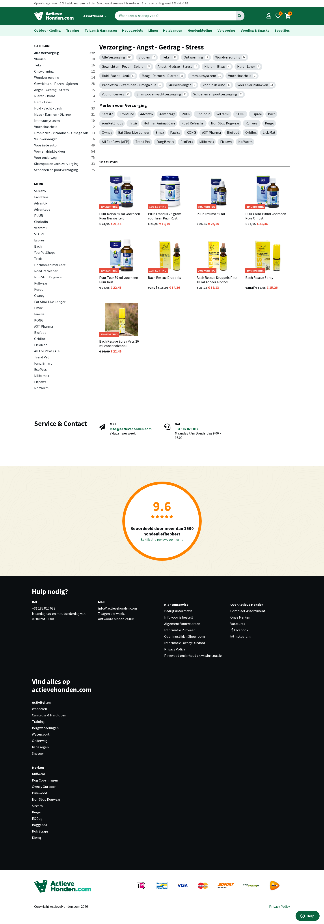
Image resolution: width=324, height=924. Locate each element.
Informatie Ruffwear (179, 630)
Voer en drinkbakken (64, 151)
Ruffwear (40, 283)
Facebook (241, 630)
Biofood (40, 332)
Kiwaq (36, 837)
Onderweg (39, 740)
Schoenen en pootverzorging (64, 170)
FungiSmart (43, 363)
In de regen (40, 747)
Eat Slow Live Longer (49, 301)
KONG (38, 320)
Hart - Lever (64, 102)
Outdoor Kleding (47, 30)
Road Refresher (46, 271)
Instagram (242, 636)
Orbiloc (39, 338)
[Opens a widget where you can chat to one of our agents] (307, 916)
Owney (39, 295)
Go (239, 15)
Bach (38, 246)
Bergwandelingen (45, 728)
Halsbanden (172, 30)
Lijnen (153, 30)
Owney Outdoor (44, 786)
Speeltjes (282, 30)
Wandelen (39, 709)
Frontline (41, 197)
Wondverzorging (64, 77)
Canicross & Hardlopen (49, 715)
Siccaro (37, 805)
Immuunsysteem (64, 120)
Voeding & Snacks (255, 30)
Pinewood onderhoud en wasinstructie (193, 655)
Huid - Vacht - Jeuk (64, 108)
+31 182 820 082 (186, 429)
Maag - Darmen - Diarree (64, 114)
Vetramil (40, 228)
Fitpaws (40, 382)
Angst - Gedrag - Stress (64, 90)
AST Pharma (43, 326)
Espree (39, 240)
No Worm (41, 388)
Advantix (40, 203)
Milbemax (41, 375)
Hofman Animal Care (50, 265)
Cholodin (41, 221)
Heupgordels (132, 30)
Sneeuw (37, 753)
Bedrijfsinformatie (178, 611)
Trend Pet (41, 357)
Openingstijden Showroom (184, 636)
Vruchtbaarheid (64, 126)
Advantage (42, 209)
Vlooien (64, 59)
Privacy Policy (174, 649)
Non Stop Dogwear (48, 277)
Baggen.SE (40, 825)
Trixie (38, 258)
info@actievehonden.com (131, 429)
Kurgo (38, 289)
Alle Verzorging (64, 53)
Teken (64, 65)
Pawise (39, 314)
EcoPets (40, 369)
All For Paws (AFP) (47, 351)
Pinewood (39, 793)
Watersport (41, 734)
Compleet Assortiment (247, 611)
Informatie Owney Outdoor (184, 643)
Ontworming (64, 71)
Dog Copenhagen (45, 780)
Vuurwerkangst (64, 139)
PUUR (38, 215)
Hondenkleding (200, 30)
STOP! (39, 234)
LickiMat (40, 345)
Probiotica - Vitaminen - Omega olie (64, 133)
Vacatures (237, 623)
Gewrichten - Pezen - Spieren (64, 83)
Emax (38, 308)
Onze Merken (240, 617)
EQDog (37, 818)
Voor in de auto (64, 145)
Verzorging (226, 30)
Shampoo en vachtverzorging (64, 163)
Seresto (40, 191)
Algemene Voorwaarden (182, 623)
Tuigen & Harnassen (101, 30)
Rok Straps (40, 831)
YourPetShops (44, 252)
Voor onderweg (64, 157)
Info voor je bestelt (178, 617)
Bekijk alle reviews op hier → (162, 539)
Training (72, 30)
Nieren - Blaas (64, 96)
